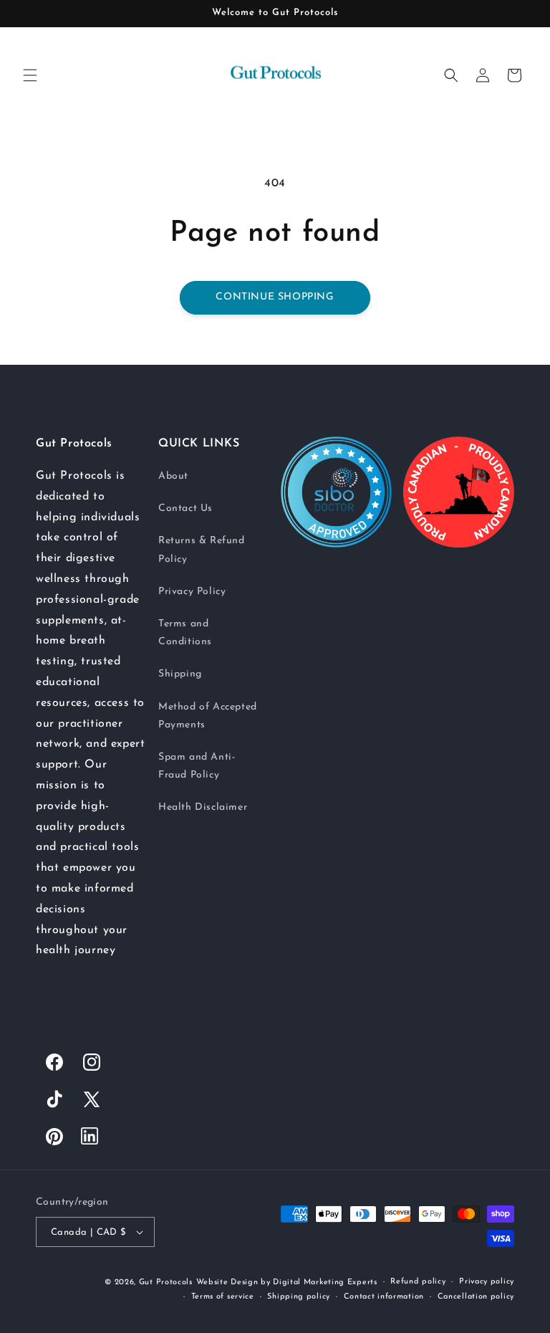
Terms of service (222, 1297)
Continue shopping (275, 297)
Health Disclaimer (202, 807)
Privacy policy (486, 1282)
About (173, 476)
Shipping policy (298, 1297)
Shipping (180, 674)
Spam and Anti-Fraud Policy (196, 766)
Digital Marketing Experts (325, 1282)
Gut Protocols (166, 1282)
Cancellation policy (476, 1297)
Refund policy (417, 1282)
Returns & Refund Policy (201, 549)
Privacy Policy (192, 591)
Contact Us (185, 508)
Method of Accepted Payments (207, 716)
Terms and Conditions (185, 632)
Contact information (384, 1297)
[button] (30, 75)
